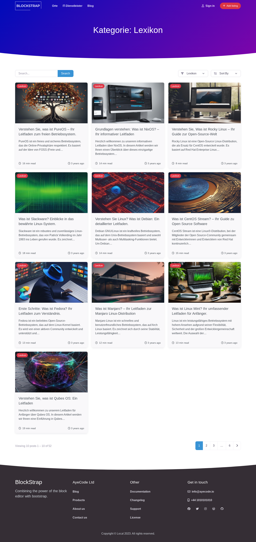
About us (79, 508)
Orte (55, 5)
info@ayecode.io (203, 491)
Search (65, 73)
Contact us (80, 517)
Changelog (137, 500)
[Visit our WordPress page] (214, 509)
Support (135, 508)
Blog (90, 5)
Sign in (210, 5)
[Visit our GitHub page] (222, 509)
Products (79, 500)
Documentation (140, 491)
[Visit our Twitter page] (197, 509)
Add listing (232, 5)
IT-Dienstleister (72, 5)
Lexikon (22, 86)
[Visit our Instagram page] (205, 509)
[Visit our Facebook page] (189, 509)
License (135, 517)
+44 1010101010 (201, 500)
